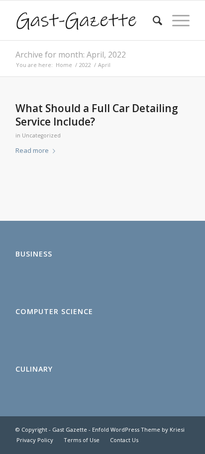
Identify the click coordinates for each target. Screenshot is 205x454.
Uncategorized (41, 135)
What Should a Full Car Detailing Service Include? (96, 115)
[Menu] (176, 20)
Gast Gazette (69, 429)
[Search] (152, 20)
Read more (32, 150)
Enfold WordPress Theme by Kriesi (138, 429)
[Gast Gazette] (85, 20)
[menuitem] (152, 20)
